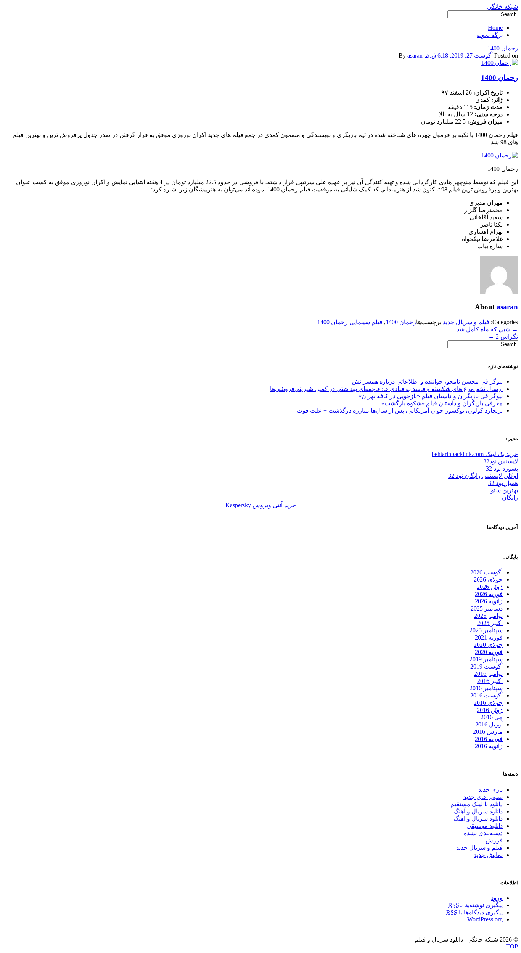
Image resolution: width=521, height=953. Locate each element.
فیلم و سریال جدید (466, 322)
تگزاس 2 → (503, 336)
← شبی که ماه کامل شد (487, 329)
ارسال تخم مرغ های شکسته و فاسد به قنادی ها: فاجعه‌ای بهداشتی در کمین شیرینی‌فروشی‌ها (386, 389)
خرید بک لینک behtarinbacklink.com (475, 454)
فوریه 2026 (489, 594)
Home (495, 27)
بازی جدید (490, 789)
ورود (497, 898)
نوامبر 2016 (488, 673)
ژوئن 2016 (490, 710)
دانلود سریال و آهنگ (478, 811)
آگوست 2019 (486, 666)
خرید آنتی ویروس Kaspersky (260, 505)
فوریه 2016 (489, 739)
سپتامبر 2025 (486, 630)
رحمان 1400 (502, 48)
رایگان (510, 497)
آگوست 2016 (486, 695)
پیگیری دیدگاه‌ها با (474, 912)
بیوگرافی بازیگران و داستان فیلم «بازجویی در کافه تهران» (431, 396)
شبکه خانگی (502, 6)
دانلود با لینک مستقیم (476, 804)
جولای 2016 (488, 702)
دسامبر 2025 (487, 608)
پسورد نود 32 (502, 468)
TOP (512, 946)
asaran (415, 55)
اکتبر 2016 (490, 681)
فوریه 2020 (489, 652)
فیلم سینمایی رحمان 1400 (350, 322)
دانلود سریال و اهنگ (478, 818)
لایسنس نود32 (500, 461)
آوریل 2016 (489, 724)
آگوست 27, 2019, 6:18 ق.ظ (458, 55)
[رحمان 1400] (499, 62)
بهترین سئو (504, 490)
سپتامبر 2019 (486, 659)
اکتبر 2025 (490, 623)
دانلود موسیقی (484, 826)
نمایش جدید (488, 855)
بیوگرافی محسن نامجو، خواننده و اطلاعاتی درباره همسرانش (427, 381)
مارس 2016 (488, 731)
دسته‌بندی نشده (483, 833)
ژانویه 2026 (489, 601)
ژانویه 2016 (489, 746)
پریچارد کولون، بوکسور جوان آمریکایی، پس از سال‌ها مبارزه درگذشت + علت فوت (400, 410)
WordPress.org (485, 919)
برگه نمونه (490, 35)
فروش (494, 840)
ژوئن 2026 (490, 586)
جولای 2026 (488, 579)
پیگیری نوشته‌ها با (475, 905)
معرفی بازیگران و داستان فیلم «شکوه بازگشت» (442, 403)
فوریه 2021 (489, 637)
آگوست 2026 (486, 572)
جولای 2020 (488, 644)
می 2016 (492, 717)
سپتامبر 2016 (486, 688)
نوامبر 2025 (488, 615)
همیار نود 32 (503, 483)
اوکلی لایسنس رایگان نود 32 (483, 475)
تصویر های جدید (483, 797)
